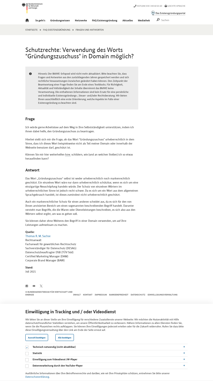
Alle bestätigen (64, 337)
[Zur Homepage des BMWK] (32, 9)
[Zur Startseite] (28, 20)
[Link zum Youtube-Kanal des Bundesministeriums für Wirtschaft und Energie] (34, 286)
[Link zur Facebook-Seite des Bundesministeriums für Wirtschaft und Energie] (26, 286)
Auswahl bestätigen (36, 337)
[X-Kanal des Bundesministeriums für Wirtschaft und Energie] (41, 286)
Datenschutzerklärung (37, 376)
